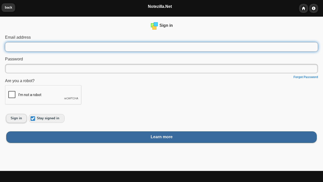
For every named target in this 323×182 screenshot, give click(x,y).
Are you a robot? (20, 81)
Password (14, 59)
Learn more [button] (162, 137)
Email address (18, 37)
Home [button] (303, 8)
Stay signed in (48, 118)
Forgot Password (305, 77)
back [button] (8, 7)
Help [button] (313, 8)
